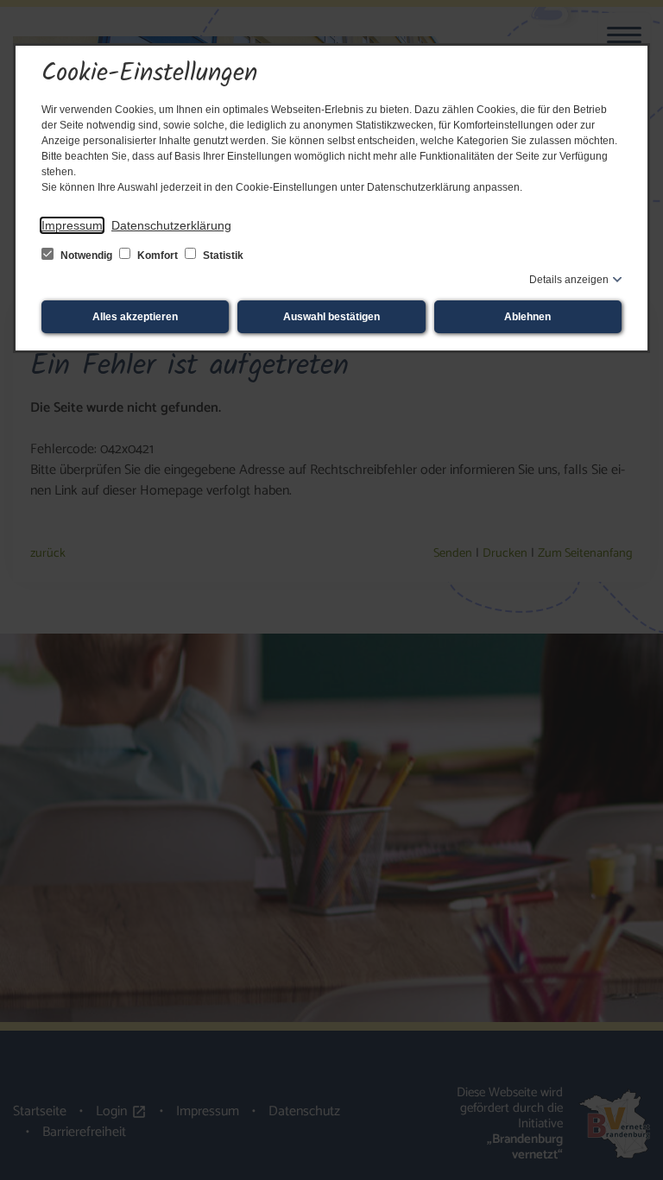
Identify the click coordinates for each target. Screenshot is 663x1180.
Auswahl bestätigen (331, 317)
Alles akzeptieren (135, 317)
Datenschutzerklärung (171, 225)
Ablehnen (527, 317)
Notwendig (86, 255)
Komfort (157, 255)
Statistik (221, 255)
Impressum (72, 225)
